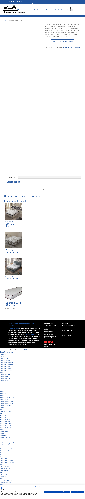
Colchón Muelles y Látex (6, 401)
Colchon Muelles (4, 400)
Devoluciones (66, 328)
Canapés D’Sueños (5, 468)
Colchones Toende (5, 358)
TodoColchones (6, 352)
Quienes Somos (48, 331)
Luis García (24, 349)
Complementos (62, 10)
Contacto (57, 3)
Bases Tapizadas (4, 447)
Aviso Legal (65, 338)
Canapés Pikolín (4, 470)
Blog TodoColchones (49, 3)
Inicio (5, 20)
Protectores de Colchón (6, 480)
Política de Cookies (67, 330)
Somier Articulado (5, 437)
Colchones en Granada (25, 3)
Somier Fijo (3, 439)
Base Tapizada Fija (5, 451)
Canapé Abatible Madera (7, 460)
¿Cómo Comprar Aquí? (37, 3)
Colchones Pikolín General (7, 362)
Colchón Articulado (5, 392)
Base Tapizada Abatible (6, 449)
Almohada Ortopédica (6, 427)
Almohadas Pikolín (5, 417)
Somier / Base (41, 10)
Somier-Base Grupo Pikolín (7, 443)
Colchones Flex (4, 380)
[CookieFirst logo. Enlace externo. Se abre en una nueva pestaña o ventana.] (1, 488)
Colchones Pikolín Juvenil (7, 364)
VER (72, 10)
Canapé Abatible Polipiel (7, 462)
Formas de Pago (48, 334)
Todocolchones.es (13, 328)
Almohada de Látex (5, 423)
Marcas (2, 356)
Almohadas (30, 10)
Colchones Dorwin (5, 382)
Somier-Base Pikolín (5, 445)
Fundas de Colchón (5, 482)
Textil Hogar (3, 476)
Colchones (20, 10)
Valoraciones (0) (11, 177)
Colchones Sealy (4, 376)
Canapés (51, 10)
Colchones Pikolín (5, 360)
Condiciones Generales (68, 325)
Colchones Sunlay (5, 378)
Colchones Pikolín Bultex (7, 366)
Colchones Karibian (68, 47)
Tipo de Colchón (4, 390)
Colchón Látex (4, 396)
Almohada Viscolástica (6, 425)
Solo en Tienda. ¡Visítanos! (63, 41)
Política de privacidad (36, 486)
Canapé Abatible (4, 458)
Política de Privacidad (68, 333)
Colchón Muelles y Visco (6, 403)
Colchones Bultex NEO (6, 370)
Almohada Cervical (5, 419)
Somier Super (4, 435)
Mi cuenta (63, 3)
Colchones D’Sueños (5, 384)
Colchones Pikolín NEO (6, 368)
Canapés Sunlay (4, 466)
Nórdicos (2, 478)
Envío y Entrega (66, 335)
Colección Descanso (5, 411)
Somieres (2, 433)
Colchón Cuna (4, 394)
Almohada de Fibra (5, 421)
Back (1, 372)
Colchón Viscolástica (5, 405)
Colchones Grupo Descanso (7, 386)
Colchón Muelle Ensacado (7, 398)
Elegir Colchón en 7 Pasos (49, 328)
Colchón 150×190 (4, 407)
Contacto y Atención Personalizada (50, 337)
